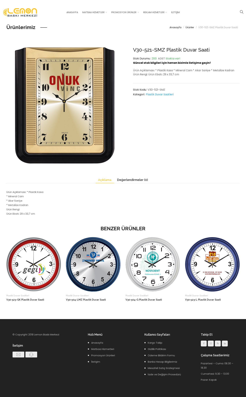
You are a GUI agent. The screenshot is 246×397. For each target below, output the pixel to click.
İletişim (175, 12)
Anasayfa (72, 12)
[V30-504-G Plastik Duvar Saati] (153, 264)
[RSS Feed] (218, 343)
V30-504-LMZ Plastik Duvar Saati (86, 299)
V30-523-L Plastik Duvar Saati (203, 299)
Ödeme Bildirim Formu (161, 355)
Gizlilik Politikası (157, 349)
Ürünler (190, 27)
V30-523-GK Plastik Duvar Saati (25, 299)
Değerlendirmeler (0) (132, 180)
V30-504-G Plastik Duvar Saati (144, 299)
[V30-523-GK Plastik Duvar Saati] (33, 264)
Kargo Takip (155, 342)
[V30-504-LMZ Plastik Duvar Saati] (93, 264)
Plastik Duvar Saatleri (160, 94)
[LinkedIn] (225, 343)
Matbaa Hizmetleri (93, 12)
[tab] (105, 180)
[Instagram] (211, 343)
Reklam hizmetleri (153, 12)
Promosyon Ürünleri (103, 355)
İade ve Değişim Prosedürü (164, 374)
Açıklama (104, 180)
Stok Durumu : (142, 58)
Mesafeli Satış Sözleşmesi (164, 368)
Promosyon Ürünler (123, 12)
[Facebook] (204, 343)
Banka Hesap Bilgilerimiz (162, 361)
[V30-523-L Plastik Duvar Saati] (212, 264)
